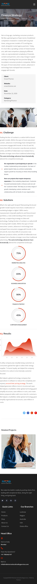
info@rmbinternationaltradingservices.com (15, 564)
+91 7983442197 (6, 554)
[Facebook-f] (6, 500)
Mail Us (3, 562)
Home (2, 18)
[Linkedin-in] (10, 500)
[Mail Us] (2, 558)
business (15, 457)
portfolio (10, 18)
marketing (25, 18)
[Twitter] (2, 500)
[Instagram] (15, 500)
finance (17, 18)
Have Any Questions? (8, 552)
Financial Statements (18, 453)
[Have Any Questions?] (2, 548)
